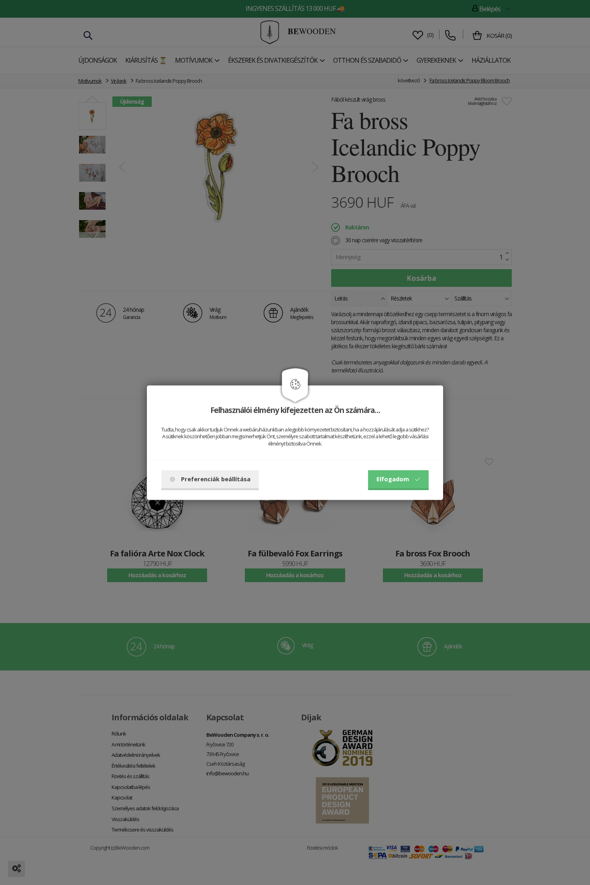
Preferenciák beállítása (215, 479)
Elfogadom (392, 479)
